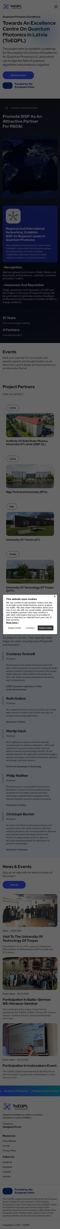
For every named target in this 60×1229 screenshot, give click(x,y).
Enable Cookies (45, 628)
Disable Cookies (14, 628)
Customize (30, 628)
